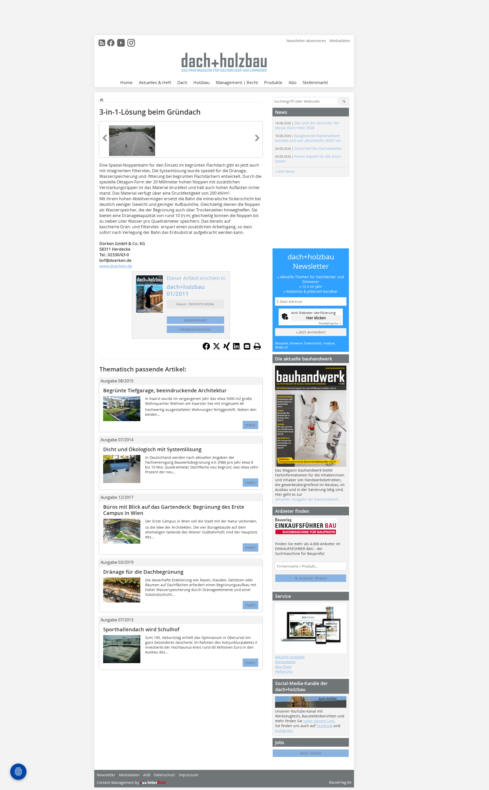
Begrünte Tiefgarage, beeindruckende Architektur (165, 390)
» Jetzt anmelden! (310, 332)
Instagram (283, 730)
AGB (146, 774)
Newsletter (106, 774)
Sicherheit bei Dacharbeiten (308, 148)
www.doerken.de (115, 266)
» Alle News (285, 171)
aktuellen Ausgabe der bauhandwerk (306, 499)
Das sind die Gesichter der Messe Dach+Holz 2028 (307, 125)
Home (126, 82)
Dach (182, 82)
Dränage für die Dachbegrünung (143, 571)
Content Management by (118, 782)
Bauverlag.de (340, 782)
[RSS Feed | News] (102, 43)
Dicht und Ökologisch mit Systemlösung (152, 449)
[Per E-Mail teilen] (247, 346)
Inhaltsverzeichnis (195, 329)
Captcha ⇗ (330, 323)
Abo (292, 82)
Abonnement (195, 320)
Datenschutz (164, 774)
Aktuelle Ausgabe (290, 656)
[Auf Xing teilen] (227, 348)
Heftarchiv (284, 671)
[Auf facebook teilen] (206, 348)
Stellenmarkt (315, 82)
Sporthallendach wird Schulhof (141, 629)
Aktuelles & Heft (155, 82)
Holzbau (201, 82)
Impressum (188, 774)
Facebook (324, 725)
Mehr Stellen (311, 753)
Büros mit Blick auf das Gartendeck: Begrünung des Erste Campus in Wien (173, 509)
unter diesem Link (318, 720)
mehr (250, 425)
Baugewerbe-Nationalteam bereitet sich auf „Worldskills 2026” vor (308, 138)
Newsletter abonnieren (306, 40)
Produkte (273, 82)
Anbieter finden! (312, 578)
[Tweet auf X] (216, 348)
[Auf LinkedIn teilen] (237, 348)
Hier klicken (316, 317)
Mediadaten (340, 40)
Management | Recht (237, 82)
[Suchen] (344, 101)
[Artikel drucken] (257, 346)
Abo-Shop (283, 666)
